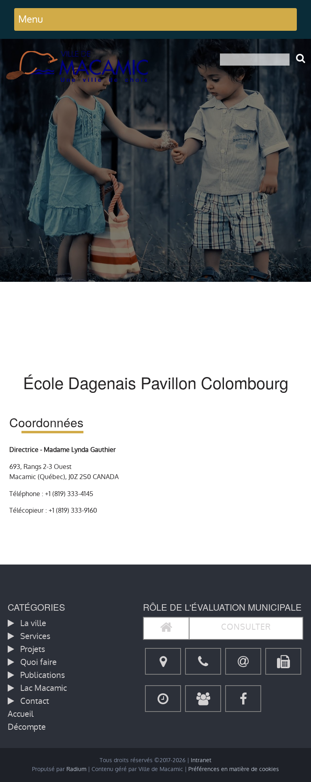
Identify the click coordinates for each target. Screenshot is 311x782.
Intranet (201, 760)
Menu (30, 19)
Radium (76, 769)
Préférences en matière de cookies (233, 769)
